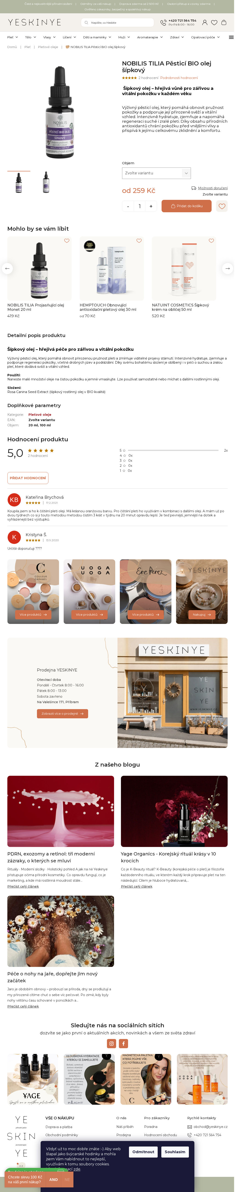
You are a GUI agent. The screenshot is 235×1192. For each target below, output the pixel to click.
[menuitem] (14, 37)
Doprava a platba (58, 1127)
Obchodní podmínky (61, 1135)
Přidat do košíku (190, 206)
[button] (7, 268)
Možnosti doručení (213, 188)
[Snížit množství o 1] (128, 206)
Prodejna (123, 1135)
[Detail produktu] (39, 268)
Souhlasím (175, 1152)
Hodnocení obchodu (160, 1135)
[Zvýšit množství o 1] (151, 206)
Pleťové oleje (39, 415)
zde (76, 1169)
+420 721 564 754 (182, 20)
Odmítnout (143, 1152)
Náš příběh (125, 1127)
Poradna (150, 1127)
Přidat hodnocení (28, 478)
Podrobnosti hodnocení (179, 78)
